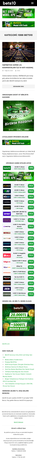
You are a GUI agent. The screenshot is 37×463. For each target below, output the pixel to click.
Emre (18, 71)
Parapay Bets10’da (11, 362)
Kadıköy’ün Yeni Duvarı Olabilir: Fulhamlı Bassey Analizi (17, 375)
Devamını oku (18, 86)
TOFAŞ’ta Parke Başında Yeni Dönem (17, 372)
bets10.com (6, 344)
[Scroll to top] (33, 459)
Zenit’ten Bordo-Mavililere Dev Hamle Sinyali (19, 369)
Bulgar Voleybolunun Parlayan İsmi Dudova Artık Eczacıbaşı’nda (18, 380)
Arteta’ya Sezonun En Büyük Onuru (16, 367)
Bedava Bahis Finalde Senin (14, 360)
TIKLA (31, 186)
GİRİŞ (31, 168)
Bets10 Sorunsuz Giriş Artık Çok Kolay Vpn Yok (17, 356)
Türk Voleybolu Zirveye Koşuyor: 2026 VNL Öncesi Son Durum (18, 385)
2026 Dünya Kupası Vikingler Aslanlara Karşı (19, 364)
